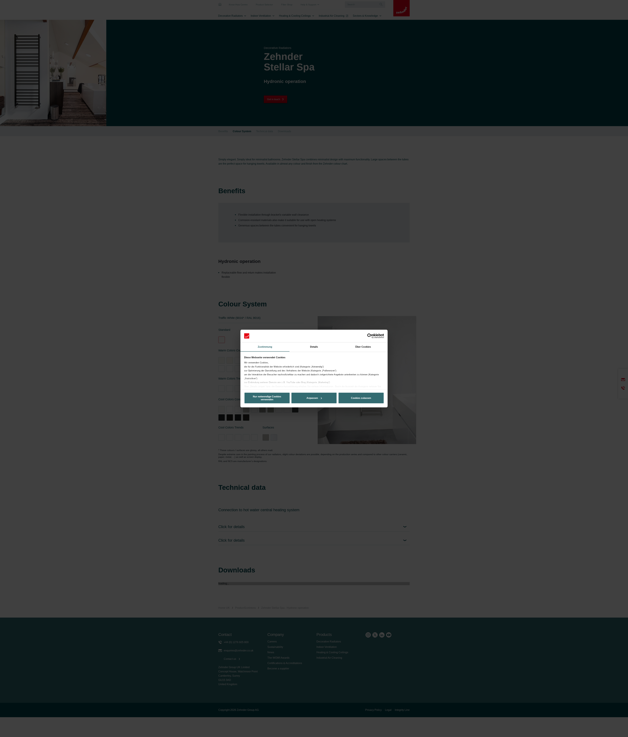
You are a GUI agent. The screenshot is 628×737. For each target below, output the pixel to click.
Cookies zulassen (361, 398)
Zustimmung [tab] (265, 346)
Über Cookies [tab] (363, 346)
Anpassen (312, 398)
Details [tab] (314, 346)
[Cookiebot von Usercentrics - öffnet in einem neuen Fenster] (369, 335)
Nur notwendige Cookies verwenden (267, 398)
